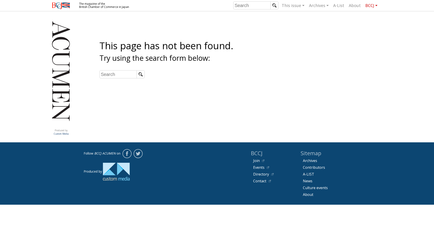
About (355, 5)
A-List (338, 5)
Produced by (61, 132)
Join (256, 160)
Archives (317, 5)
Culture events (315, 187)
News (307, 180)
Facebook (127, 153)
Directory (261, 174)
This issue (291, 5)
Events (258, 167)
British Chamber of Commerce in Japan (61, 5)
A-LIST (308, 174)
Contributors (314, 167)
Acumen (61, 126)
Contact (259, 180)
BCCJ (369, 5)
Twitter (138, 153)
